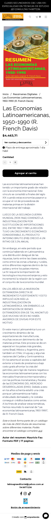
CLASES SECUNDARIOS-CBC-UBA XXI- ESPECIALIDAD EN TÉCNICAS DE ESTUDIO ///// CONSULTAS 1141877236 (25, 6)
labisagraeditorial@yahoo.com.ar (25, 484)
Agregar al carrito (25, 173)
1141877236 (25, 487)
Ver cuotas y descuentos (17, 142)
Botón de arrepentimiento (25, 507)
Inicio (6, 94)
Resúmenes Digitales (25, 94)
